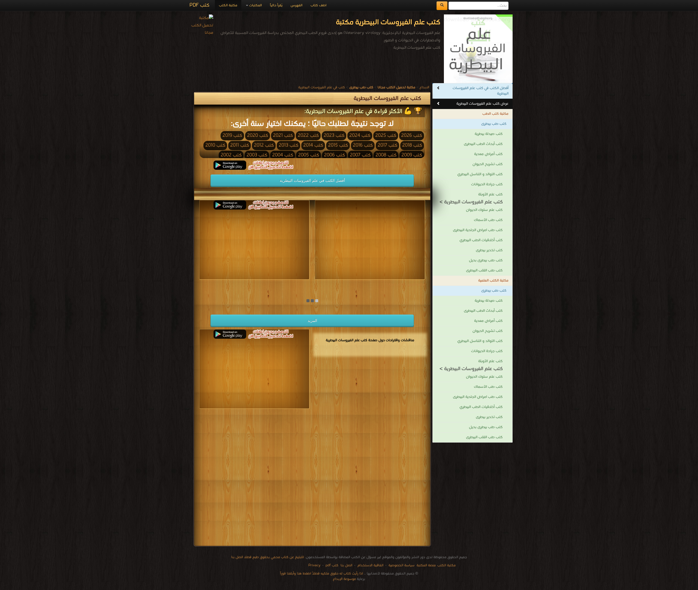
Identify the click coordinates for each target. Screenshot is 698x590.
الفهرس (296, 5)
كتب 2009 (411, 155)
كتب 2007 (360, 155)
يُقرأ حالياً (276, 5)
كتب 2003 (256, 155)
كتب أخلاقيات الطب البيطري (481, 240)
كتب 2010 (215, 145)
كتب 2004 (282, 155)
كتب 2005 (308, 155)
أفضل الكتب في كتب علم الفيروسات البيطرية (481, 91)
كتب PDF (199, 5)
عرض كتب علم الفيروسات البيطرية (482, 103)
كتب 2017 (387, 145)
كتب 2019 (232, 135)
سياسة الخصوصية (401, 565)
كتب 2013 (288, 145)
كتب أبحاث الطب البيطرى (483, 144)
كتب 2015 (338, 145)
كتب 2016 (363, 145)
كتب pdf (332, 565)
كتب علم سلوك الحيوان (484, 210)
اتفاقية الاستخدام (369, 565)
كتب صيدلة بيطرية (489, 134)
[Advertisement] (312, 478)
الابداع (424, 87)
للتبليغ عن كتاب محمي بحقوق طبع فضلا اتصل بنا (267, 557)
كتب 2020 (257, 135)
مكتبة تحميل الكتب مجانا (406, 284)
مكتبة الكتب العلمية (493, 280)
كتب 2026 (411, 135)
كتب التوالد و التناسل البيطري (480, 174)
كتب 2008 (385, 155)
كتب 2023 (334, 135)
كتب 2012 (264, 145)
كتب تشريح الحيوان (488, 164)
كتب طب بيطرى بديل (486, 260)
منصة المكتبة (426, 565)
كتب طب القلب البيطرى (484, 270)
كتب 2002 (231, 155)
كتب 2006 (334, 155)
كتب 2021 (283, 135)
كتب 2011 (239, 145)
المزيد (312, 320)
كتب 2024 (359, 135)
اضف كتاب (318, 5)
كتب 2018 (412, 145)
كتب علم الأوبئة (490, 194)
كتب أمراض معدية (488, 154)
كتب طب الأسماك (488, 220)
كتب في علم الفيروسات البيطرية (321, 87)
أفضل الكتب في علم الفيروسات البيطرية (312, 180)
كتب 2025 (385, 135)
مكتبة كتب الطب (495, 113)
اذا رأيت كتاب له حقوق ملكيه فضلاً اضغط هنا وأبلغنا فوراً (321, 573)
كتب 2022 (308, 135)
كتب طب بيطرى (493, 123)
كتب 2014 (313, 145)
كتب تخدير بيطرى (489, 250)
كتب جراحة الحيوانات (487, 184)
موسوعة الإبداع (344, 579)
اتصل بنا (345, 565)
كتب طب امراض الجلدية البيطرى (478, 230)
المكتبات (255, 5)
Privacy (314, 565)
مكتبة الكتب (228, 5)
